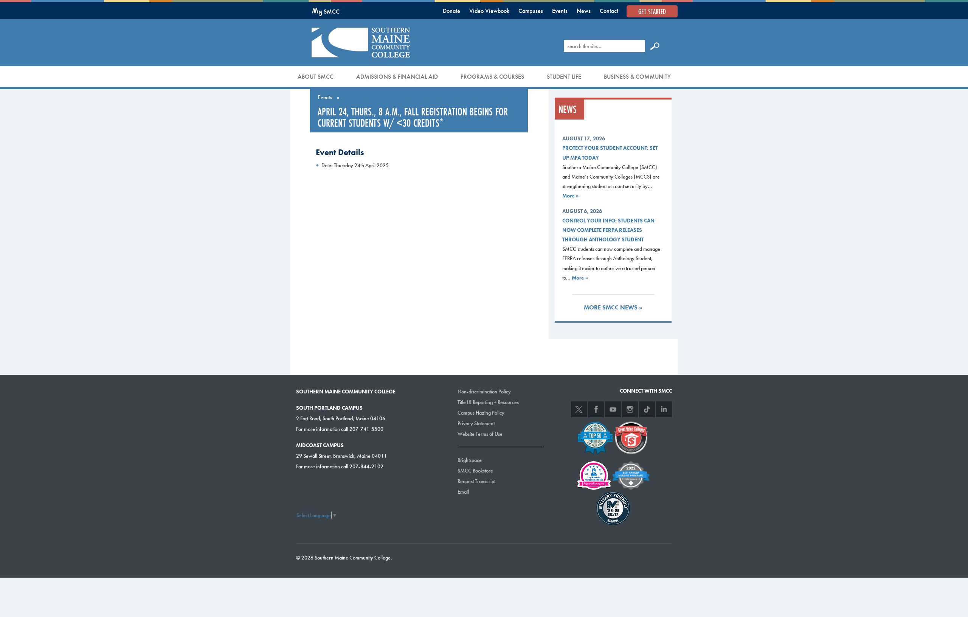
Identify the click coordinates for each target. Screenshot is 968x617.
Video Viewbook (489, 11)
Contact (609, 11)
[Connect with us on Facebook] (596, 409)
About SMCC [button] (316, 77)
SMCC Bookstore (475, 470)
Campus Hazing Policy (481, 412)
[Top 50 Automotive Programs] (595, 437)
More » (570, 195)
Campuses (530, 11)
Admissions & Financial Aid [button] (397, 77)
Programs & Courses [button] (492, 77)
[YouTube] (613, 409)
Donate (451, 11)
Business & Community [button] (637, 77)
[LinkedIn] (664, 409)
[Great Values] (631, 437)
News (584, 11)
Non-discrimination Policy (484, 391)
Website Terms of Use (480, 434)
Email (463, 491)
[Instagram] (630, 409)
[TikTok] (647, 409)
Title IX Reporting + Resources (488, 402)
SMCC (326, 12)
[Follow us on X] (579, 409)
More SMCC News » (613, 307)
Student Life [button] (564, 77)
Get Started (652, 11)
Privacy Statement (476, 423)
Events (560, 11)
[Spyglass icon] (655, 45)
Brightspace (470, 460)
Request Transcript (476, 481)
